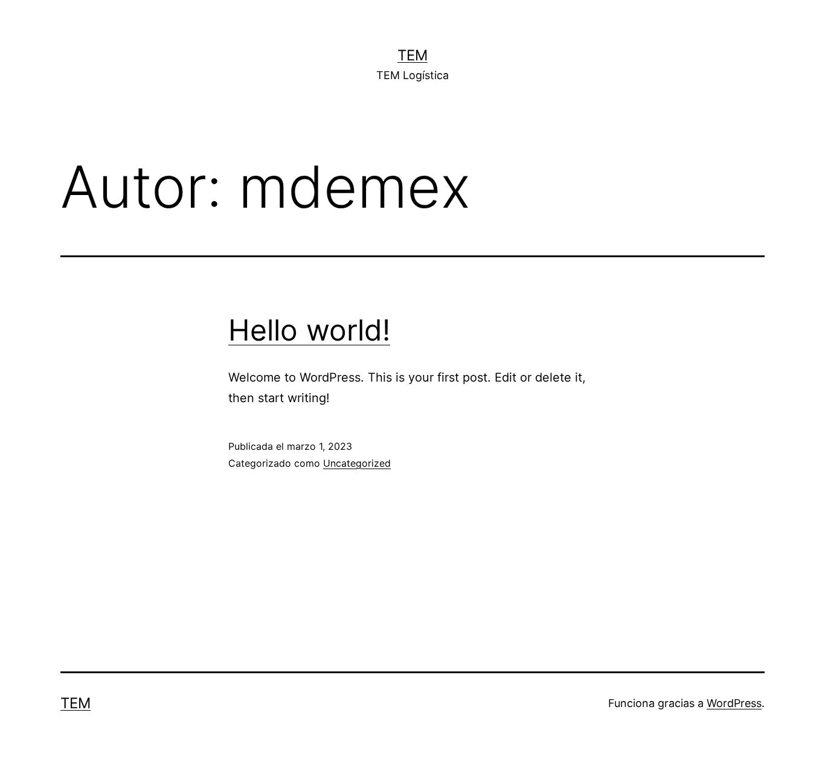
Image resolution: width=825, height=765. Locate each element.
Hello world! (309, 330)
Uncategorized (357, 463)
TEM (412, 55)
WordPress (734, 703)
